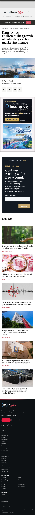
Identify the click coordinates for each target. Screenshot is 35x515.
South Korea (21, 486)
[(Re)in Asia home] (9, 405)
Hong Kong (4, 480)
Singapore (4, 486)
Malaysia (4, 484)
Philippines (21, 484)
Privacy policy (4, 512)
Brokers (3, 458)
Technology (4, 471)
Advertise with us (6, 499)
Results (3, 443)
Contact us (4, 497)
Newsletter (4, 501)
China (19, 477)
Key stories (4, 435)
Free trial (15, 420)
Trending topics (5, 448)
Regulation (4, 469)
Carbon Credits (14, 28)
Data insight (4, 439)
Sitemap (12, 512)
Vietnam (3, 488)
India (19, 480)
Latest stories (5, 433)
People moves (5, 446)
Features (4, 437)
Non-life (27, 28)
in (3, 425)
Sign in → (26, 160)
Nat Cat (3, 460)
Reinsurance (5, 456)
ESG (21, 28)
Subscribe (6, 420)
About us (4, 494)
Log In (28, 22)
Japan (20, 482)
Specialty (4, 463)
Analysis (5, 28)
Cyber (3, 465)
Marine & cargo (5, 467)
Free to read (4, 450)
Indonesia (4, 482)
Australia (3, 477)
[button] (5, 12)
